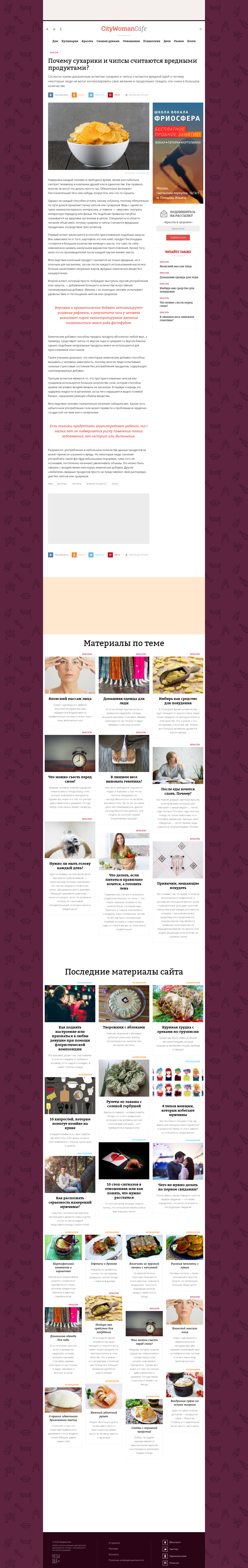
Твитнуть (99, 95)
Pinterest (165, 1563)
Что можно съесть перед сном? (176, 304)
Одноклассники (165, 1556)
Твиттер (165, 1549)
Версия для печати (138, 95)
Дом (55, 41)
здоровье (62, 483)
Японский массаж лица (176, 266)
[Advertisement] (73, 518)
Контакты (114, 1554)
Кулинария (70, 41)
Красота (87, 41)
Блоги (191, 41)
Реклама (113, 1548)
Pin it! (117, 95)
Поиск (200, 29)
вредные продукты (96, 483)
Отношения (131, 41)
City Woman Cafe (124, 29)
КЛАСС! (81, 95)
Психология (151, 41)
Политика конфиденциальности (126, 1560)
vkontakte (47, 29)
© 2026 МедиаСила (61, 1542)
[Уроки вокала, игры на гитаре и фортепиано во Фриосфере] (178, 202)
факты (115, 483)
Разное (179, 41)
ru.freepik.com (142, 172)
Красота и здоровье (178, 222)
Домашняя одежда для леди (179, 277)
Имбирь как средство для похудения (177, 289)
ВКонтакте (165, 1542)
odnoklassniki (60, 29)
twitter (54, 29)
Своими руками (108, 41)
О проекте (114, 1543)
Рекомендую (61, 95)
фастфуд (76, 483)
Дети (167, 41)
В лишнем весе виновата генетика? (177, 318)
